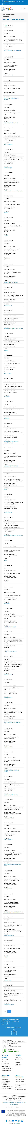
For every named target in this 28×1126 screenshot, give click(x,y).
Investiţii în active (8, 697)
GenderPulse (4, 1079)
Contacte (3, 1061)
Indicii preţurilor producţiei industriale (13, 191)
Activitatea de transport (10, 626)
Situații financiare (19, 1081)
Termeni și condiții (7, 1102)
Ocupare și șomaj (8, 75)
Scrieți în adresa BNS (6, 1070)
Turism (5, 489)
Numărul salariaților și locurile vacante (11, 99)
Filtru (9, 25)
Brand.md (17, 1123)
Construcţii (6, 396)
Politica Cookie (16, 1102)
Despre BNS (4, 1059)
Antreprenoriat (7, 373)
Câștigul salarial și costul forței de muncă (12, 51)
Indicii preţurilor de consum (11, 122)
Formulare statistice (20, 1079)
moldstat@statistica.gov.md (14, 1046)
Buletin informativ (6, 1066)
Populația (6, 235)
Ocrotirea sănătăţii (8, 674)
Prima (4, 14)
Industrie (6, 212)
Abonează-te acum (13, 1028)
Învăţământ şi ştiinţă (9, 818)
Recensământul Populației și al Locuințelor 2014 (5, 1083)
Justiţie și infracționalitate (10, 651)
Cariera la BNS (5, 1064)
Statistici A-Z (18, 1057)
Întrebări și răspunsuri (6, 1068)
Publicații (17, 1062)
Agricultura (6, 259)
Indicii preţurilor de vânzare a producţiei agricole (11, 442)
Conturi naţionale (8, 144)
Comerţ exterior (8, 167)
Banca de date (19, 1060)
